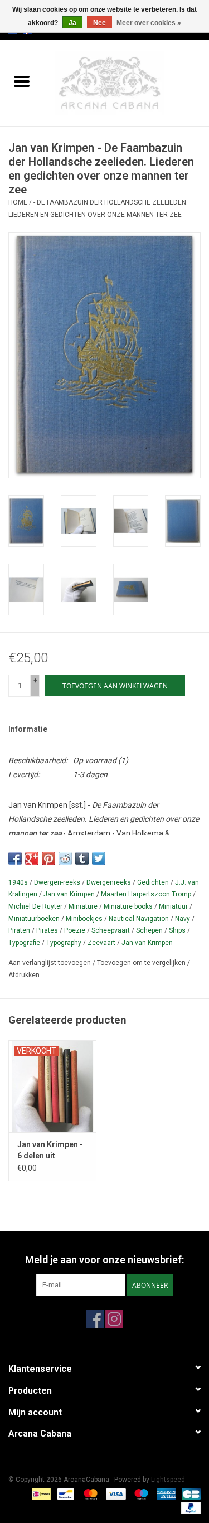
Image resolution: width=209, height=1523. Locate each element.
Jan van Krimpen (69, 894)
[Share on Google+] (31, 858)
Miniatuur (173, 906)
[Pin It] (48, 858)
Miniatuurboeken (34, 919)
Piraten (19, 930)
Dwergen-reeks (57, 882)
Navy (182, 919)
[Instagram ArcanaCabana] (114, 1319)
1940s (18, 882)
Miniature (83, 906)
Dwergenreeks (108, 882)
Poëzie (74, 930)
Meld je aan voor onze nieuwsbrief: (104, 1259)
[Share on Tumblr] (82, 858)
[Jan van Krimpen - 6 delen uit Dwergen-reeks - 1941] (52, 1086)
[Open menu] (21, 81)
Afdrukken (24, 975)
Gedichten (153, 882)
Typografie (24, 943)
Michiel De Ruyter (35, 906)
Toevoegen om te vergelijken (142, 963)
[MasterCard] (89, 1493)
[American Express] (165, 1493)
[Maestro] (140, 1493)
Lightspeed (168, 1479)
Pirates (47, 930)
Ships (177, 930)
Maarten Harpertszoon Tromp (146, 894)
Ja (72, 23)
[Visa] (114, 1493)
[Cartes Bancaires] (189, 1493)
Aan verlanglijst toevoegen (50, 963)
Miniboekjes (84, 919)
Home (17, 202)
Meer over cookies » (148, 23)
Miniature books (128, 906)
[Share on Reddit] (65, 858)
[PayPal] (189, 1507)
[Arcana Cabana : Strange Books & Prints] (126, 82)
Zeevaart (101, 943)
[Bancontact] (64, 1493)
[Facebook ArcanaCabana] (95, 1319)
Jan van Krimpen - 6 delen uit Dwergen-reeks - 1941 (50, 1150)
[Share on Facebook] (15, 858)
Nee (99, 23)
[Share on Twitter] (98, 858)
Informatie (27, 729)
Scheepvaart (110, 930)
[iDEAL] (40, 1493)
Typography (63, 943)
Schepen (149, 930)
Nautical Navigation (139, 919)
